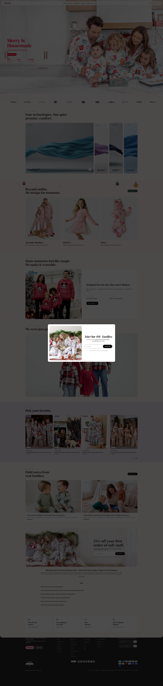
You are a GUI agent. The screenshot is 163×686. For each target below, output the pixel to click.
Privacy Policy (105, 350)
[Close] (113, 326)
